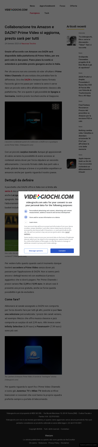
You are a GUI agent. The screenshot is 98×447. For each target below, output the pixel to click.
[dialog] (49, 223)
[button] (49, 222)
